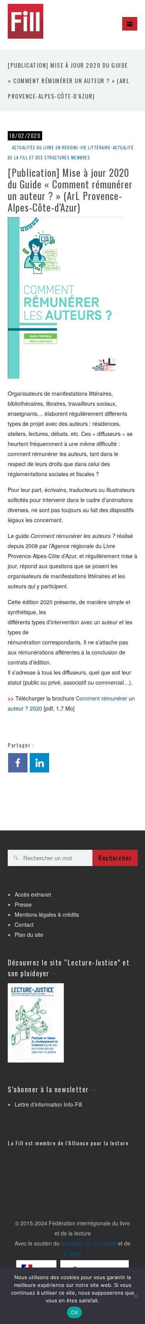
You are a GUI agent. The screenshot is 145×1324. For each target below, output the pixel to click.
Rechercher (115, 858)
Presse (23, 904)
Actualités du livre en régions (45, 147)
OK (74, 1312)
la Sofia (72, 1253)
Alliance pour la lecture (98, 1143)
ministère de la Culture (88, 1243)
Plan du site (29, 934)
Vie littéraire (95, 147)
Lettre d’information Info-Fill (48, 1104)
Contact (24, 924)
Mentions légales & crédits (47, 914)
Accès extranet (33, 894)
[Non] (135, 1296)
